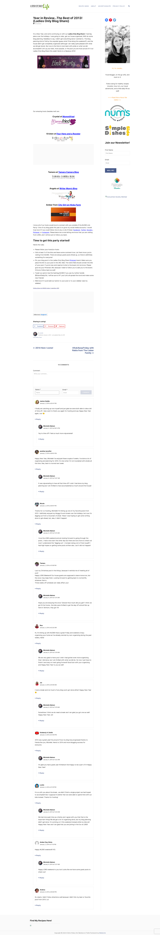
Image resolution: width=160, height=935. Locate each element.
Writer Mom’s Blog (68, 188)
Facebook (76, 230)
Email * (64, 390)
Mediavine (102, 933)
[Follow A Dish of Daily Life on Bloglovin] (40, 317)
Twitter (83, 230)
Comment (36, 370)
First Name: (109, 150)
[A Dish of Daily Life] (48, 6)
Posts (40, 337)
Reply (38, 419)
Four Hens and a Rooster (68, 134)
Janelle (41, 333)
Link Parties (36, 337)
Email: (107, 160)
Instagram (45, 232)
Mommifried (68, 116)
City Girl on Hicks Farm (69, 205)
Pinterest (36, 232)
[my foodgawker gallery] (30, 925)
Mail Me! (110, 170)
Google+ (90, 230)
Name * (38, 389)
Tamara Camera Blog (68, 172)
